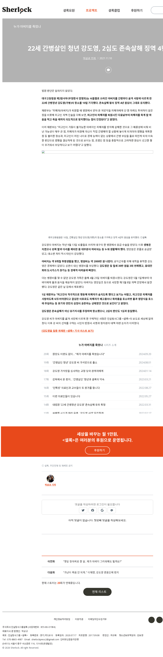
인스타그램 (159, 620)
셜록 (25, 619)
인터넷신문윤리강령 (69, 639)
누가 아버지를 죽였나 (27, 26)
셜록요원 (69, 10)
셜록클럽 (114, 10)
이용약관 (79, 619)
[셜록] (17, 11)
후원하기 (136, 10)
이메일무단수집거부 (97, 619)
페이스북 (151, 620)
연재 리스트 (99, 592)
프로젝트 (91, 10)
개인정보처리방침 (62, 619)
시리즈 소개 (110, 345)
